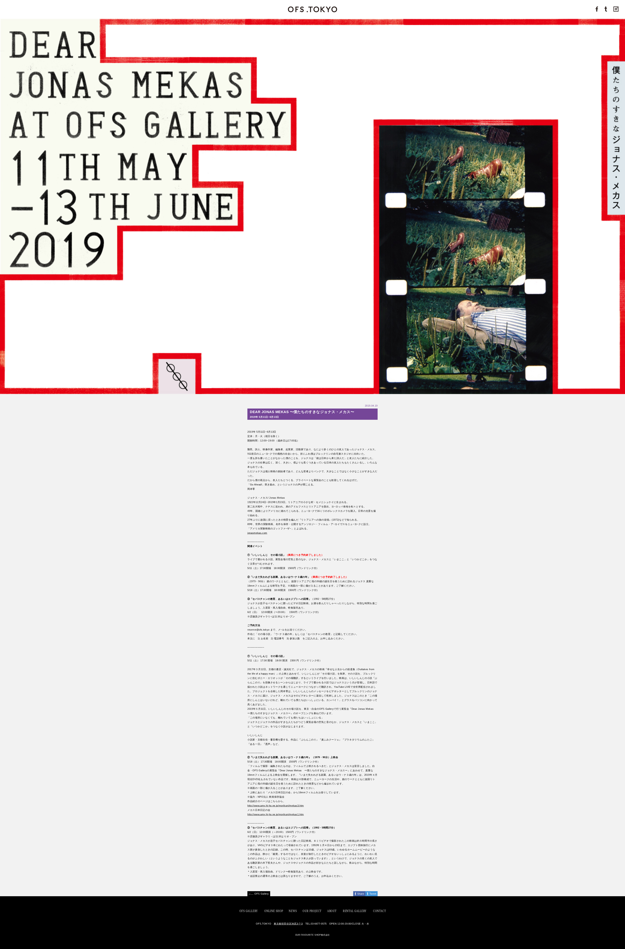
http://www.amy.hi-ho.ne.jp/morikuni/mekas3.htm (275, 805)
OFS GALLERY (248, 911)
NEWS (293, 911)
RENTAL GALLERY (355, 911)
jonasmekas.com (257, 533)
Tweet (372, 893)
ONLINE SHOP (273, 911)
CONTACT (379, 911)
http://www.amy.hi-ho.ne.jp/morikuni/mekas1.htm (275, 814)
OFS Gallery (261, 893)
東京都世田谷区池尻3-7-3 (288, 923)
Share (360, 893)
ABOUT (332, 911)
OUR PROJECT (312, 911)
